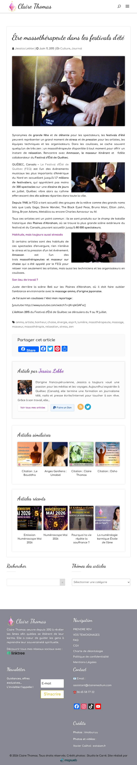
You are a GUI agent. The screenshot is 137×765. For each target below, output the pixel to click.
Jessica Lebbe (24, 48)
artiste (29, 322)
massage (117, 322)
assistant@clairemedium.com (92, 685)
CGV (76, 645)
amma (20, 322)
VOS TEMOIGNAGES (86, 635)
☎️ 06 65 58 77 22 (83, 692)
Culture (65, 48)
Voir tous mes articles (32, 407)
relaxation (51, 326)
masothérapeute (100, 322)
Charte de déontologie (88, 651)
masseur (17, 326)
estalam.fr (99, 746)
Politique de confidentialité (91, 656)
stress (64, 326)
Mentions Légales (85, 662)
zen (71, 326)
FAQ (75, 640)
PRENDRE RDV (82, 629)
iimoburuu (91, 732)
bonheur (40, 322)
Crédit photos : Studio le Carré (86, 755)
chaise (51, 322)
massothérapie (34, 326)
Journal (77, 48)
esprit (72, 322)
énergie (62, 322)
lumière (82, 322)
